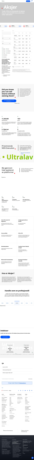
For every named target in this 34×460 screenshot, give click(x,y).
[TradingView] (31, 390)
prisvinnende (26, 170)
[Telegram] (27, 390)
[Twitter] (22, 390)
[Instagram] (29, 390)
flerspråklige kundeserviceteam (11, 132)
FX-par (10, 294)
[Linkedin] (20, 390)
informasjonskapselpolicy (15, 443)
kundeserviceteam (25, 441)
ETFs (5, 296)
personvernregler (14, 442)
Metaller (19, 294)
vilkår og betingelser (15, 441)
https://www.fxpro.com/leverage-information (25, 71)
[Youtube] (25, 390)
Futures (12, 294)
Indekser (16, 294)
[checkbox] (6, 76)
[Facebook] (18, 390)
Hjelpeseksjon (22, 383)
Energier (23, 294)
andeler (26, 294)
